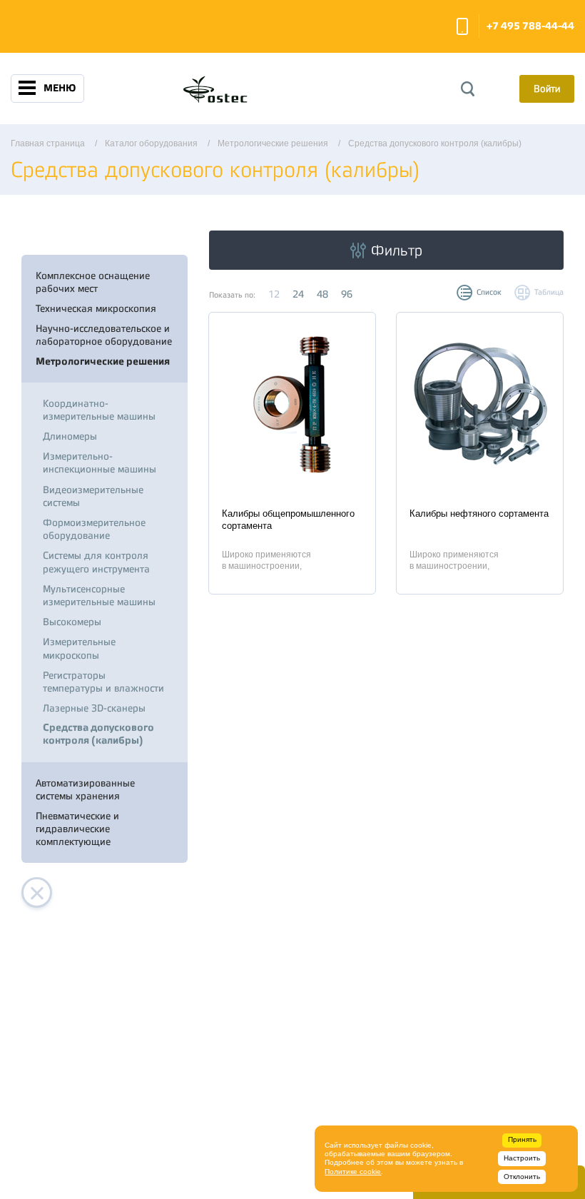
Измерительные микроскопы (79, 648)
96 (346, 294)
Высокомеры (72, 621)
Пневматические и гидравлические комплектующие (77, 828)
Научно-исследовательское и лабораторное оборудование (104, 335)
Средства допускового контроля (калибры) (98, 734)
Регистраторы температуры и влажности (103, 681)
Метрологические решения (103, 361)
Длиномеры (70, 436)
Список (489, 292)
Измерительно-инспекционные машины (99, 462)
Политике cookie (353, 1171)
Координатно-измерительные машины (99, 410)
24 (298, 294)
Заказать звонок (462, 26)
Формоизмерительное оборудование (94, 529)
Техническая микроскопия (96, 308)
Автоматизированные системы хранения (85, 789)
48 (322, 294)
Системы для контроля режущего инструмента (96, 562)
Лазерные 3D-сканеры (94, 708)
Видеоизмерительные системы (93, 496)
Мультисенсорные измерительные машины (99, 595)
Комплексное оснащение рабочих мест (93, 282)
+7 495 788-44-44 (530, 26)
